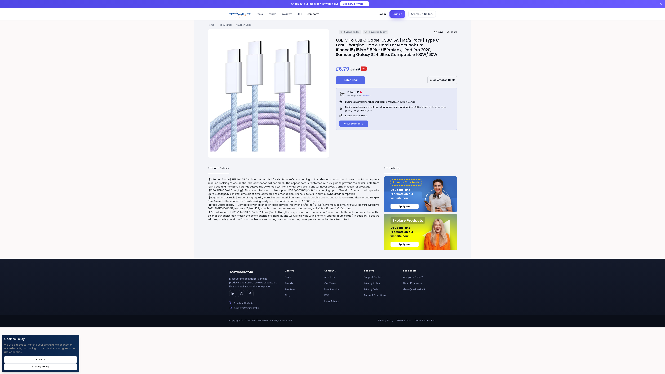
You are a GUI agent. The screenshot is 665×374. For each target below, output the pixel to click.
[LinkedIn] (232, 293)
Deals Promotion (412, 283)
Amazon (367, 95)
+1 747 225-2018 (243, 302)
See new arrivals (353, 3)
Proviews (286, 14)
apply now (404, 206)
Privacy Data (371, 289)
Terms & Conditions (375, 295)
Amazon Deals (243, 24)
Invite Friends (332, 301)
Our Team (330, 283)
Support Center (373, 277)
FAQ (326, 295)
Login (382, 14)
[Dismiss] (660, 3)
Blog (299, 14)
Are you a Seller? (422, 14)
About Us (329, 277)
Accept (40, 359)
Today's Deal (225, 24)
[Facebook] (250, 293)
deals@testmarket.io (414, 289)
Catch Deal (350, 80)
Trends (271, 14)
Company (313, 14)
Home (211, 24)
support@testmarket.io (247, 307)
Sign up (397, 14)
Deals (259, 14)
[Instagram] (241, 293)
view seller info (353, 123)
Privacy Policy (372, 283)
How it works (331, 289)
